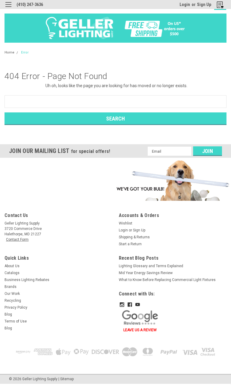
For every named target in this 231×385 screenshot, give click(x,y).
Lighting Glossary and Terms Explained (151, 266)
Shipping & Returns (134, 237)
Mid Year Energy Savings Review (146, 273)
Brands (11, 287)
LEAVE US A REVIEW (140, 330)
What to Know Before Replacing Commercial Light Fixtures (167, 280)
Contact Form (17, 239)
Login (185, 4)
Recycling (13, 300)
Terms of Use (16, 321)
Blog (8, 314)
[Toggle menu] (8, 8)
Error (25, 52)
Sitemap (67, 379)
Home (9, 52)
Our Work (12, 294)
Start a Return (130, 244)
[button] (172, 180)
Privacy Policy (16, 307)
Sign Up (204, 4)
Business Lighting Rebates (27, 280)
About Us (12, 266)
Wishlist (125, 223)
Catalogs (12, 273)
